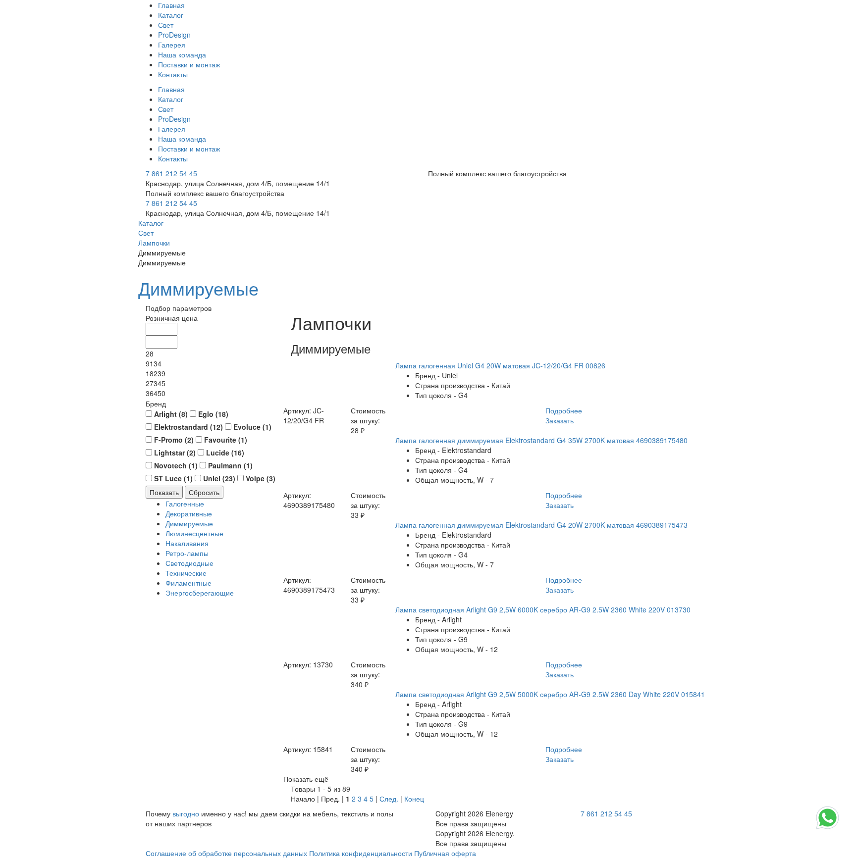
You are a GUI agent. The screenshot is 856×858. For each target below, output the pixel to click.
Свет (165, 25)
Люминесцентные (194, 533)
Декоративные (188, 513)
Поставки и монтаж (189, 64)
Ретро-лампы (187, 553)
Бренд (156, 403)
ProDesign (174, 35)
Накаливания (187, 543)
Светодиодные (189, 563)
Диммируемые (198, 288)
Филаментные (188, 583)
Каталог (170, 15)
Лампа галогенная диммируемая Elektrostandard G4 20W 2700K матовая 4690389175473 (541, 525)
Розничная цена (172, 318)
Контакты (173, 74)
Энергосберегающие (199, 593)
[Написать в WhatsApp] (827, 828)
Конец (414, 799)
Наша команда (182, 54)
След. (388, 799)
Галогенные (184, 503)
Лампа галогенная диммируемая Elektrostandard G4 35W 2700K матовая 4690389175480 (541, 440)
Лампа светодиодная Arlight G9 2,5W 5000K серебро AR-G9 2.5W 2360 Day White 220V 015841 (550, 694)
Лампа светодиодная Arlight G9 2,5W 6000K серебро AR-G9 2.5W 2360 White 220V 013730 (543, 609)
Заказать (559, 420)
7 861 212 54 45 (171, 173)
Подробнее (563, 410)
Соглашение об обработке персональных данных (226, 853)
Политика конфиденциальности (360, 853)
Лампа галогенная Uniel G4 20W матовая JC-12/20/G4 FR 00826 (500, 365)
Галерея (171, 45)
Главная (171, 5)
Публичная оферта (445, 853)
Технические (186, 573)
